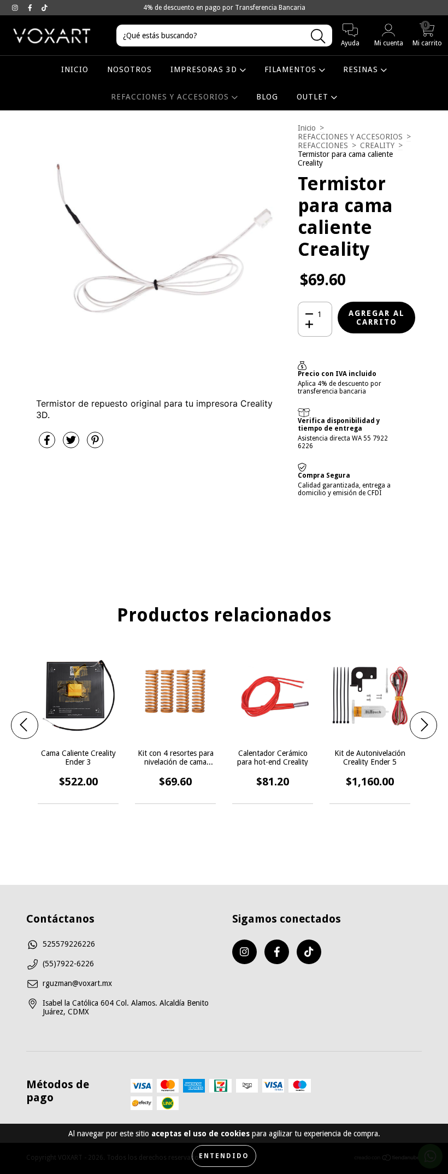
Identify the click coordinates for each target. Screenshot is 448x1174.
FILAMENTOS (291, 69)
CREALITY (377, 145)
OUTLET (314, 96)
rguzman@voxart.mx (77, 983)
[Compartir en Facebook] (48, 444)
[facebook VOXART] (31, 7)
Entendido (224, 1156)
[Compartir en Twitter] (72, 444)
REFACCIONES (323, 145)
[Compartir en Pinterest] (95, 444)
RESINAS (362, 69)
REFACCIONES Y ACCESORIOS (171, 96)
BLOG (267, 96)
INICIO (75, 69)
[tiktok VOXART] (44, 7)
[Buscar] (318, 36)
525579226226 (69, 944)
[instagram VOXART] (16, 7)
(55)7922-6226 (68, 963)
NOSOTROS (129, 69)
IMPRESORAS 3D (205, 69)
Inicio (307, 128)
